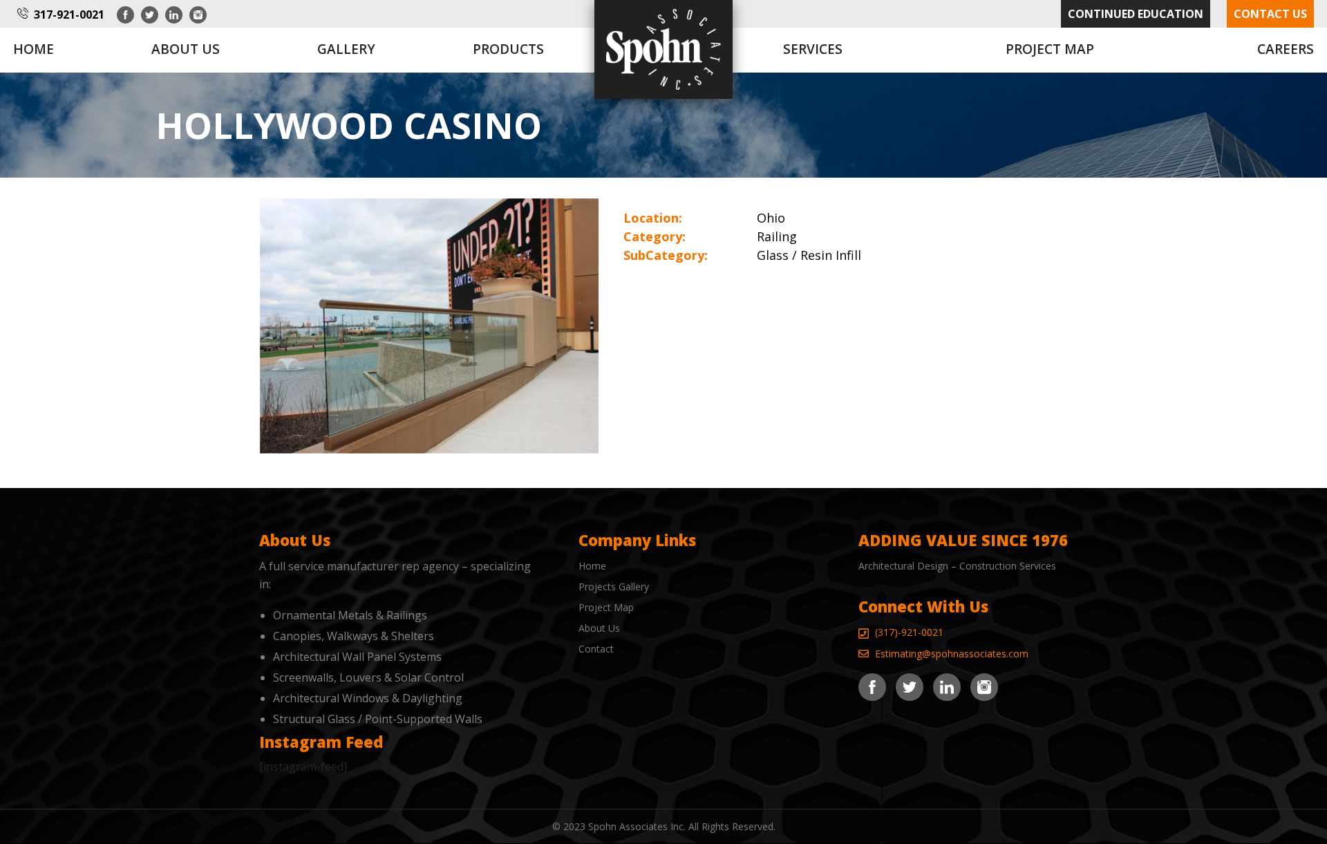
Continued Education (1135, 13)
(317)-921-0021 (909, 632)
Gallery (346, 49)
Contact (596, 648)
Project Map (1050, 49)
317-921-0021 (69, 14)
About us (185, 49)
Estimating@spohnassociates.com (951, 653)
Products (508, 49)
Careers (1285, 49)
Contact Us (1270, 13)
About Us (599, 628)
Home (33, 49)
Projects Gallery (613, 586)
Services (813, 49)
